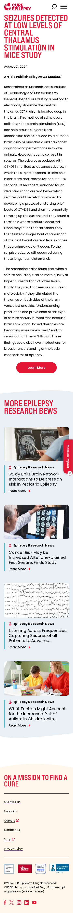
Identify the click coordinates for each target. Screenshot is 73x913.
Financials (11, 811)
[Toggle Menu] (63, 6)
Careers (9, 821)
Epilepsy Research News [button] (33, 467)
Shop (7, 839)
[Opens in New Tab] (9, 872)
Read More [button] (17, 490)
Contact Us (12, 830)
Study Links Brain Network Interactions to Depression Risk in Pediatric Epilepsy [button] (35, 479)
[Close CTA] (69, 473)
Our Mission (12, 802)
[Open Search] (54, 7)
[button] (17, 9)
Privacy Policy (13, 849)
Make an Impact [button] (68, 456)
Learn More (36, 367)
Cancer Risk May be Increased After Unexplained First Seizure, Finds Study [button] (37, 557)
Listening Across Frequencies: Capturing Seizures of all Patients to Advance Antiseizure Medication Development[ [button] (38, 640)
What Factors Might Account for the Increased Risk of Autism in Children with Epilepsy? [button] (37, 716)
